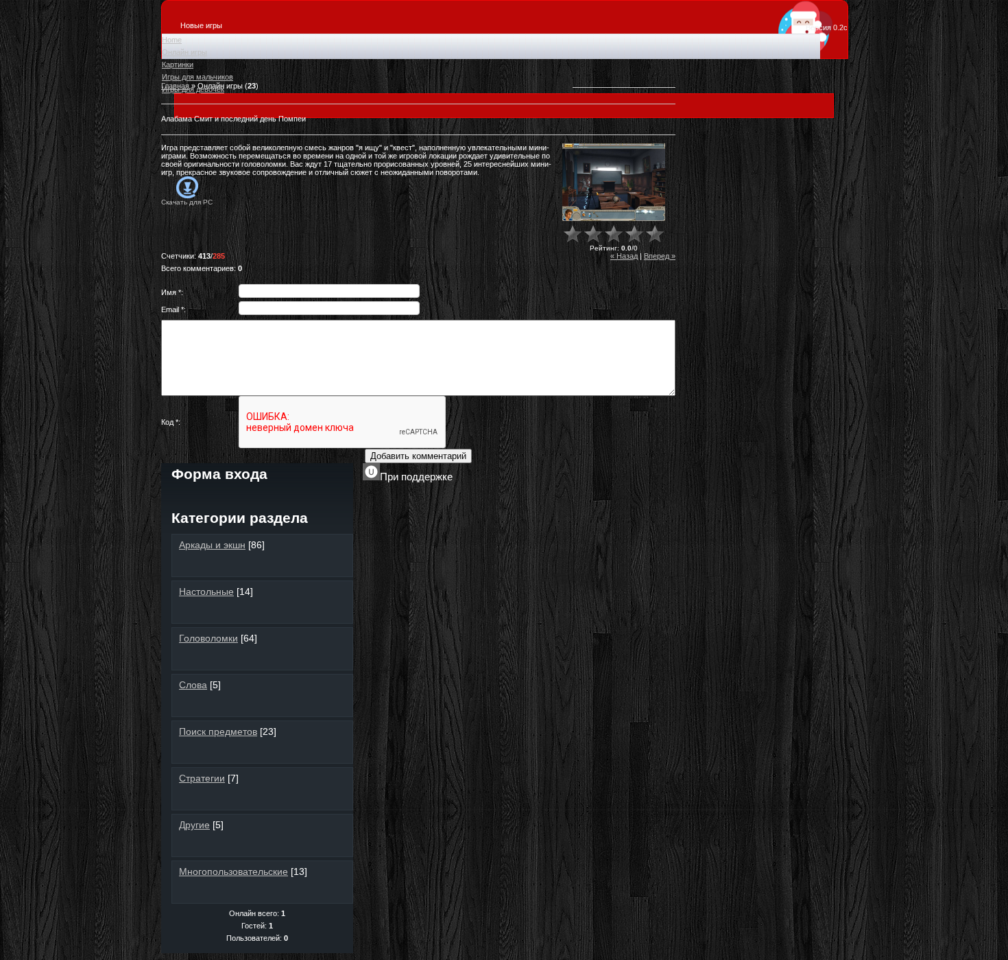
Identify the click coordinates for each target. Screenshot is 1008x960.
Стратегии (202, 778)
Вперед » (659, 256)
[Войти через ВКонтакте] (222, 500)
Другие (194, 824)
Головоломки (208, 638)
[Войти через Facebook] (245, 500)
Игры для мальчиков (197, 77)
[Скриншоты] (613, 182)
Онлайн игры (184, 52)
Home (172, 40)
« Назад (624, 256)
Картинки (177, 64)
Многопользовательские (233, 871)
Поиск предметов (218, 731)
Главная (175, 86)
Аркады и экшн (212, 544)
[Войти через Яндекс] (269, 500)
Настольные (206, 591)
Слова (193, 684)
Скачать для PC (187, 202)
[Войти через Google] (292, 500)
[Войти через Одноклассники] (315, 500)
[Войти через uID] (199, 500)
